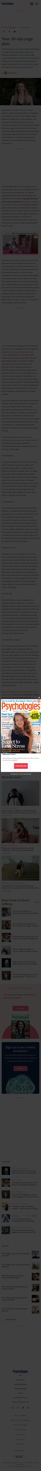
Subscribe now (21, 766)
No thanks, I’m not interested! (21, 774)
